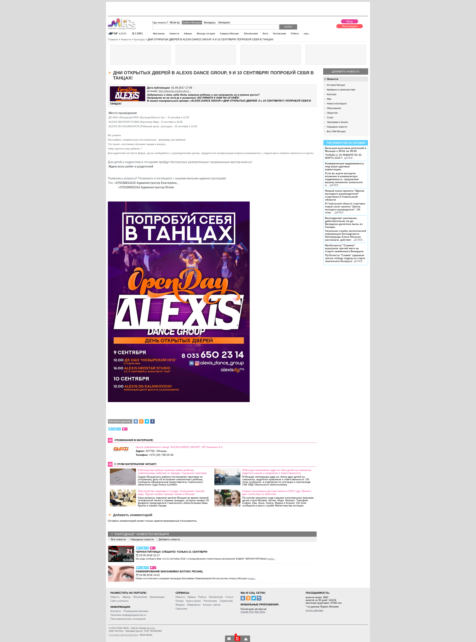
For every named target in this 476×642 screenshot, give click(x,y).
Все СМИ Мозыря (336, 131)
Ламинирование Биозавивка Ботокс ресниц (169, 571)
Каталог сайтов (211, 604)
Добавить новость (345, 71)
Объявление (140, 597)
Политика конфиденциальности (128, 615)
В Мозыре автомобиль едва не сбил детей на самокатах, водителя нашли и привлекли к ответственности (277, 471)
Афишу (126, 597)
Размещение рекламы (135, 611)
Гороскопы (181, 608)
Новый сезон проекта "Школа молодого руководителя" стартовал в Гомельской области (344, 195)
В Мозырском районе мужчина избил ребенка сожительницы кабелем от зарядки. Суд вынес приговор (172, 471)
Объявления (251, 33)
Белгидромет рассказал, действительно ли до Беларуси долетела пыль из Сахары (344, 222)
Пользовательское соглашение (128, 618)
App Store (259, 611)
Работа (295, 33)
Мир (329, 99)
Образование (334, 108)
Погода (180, 600)
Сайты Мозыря (192, 22)
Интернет (224, 22)
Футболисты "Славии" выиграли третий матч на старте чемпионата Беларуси (344, 248)
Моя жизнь (159, 33)
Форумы (180, 604)
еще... (307, 33)
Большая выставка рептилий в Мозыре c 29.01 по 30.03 (345, 149)
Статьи (229, 597)
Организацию (157, 597)
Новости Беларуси (337, 103)
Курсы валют (193, 600)
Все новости (118, 539)
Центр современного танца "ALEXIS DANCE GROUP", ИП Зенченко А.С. (179, 447)
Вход (350, 21)
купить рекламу (314, 610)
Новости (174, 33)
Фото (265, 33)
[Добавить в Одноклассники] (141, 421)
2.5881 (137, 33)
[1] (237, 638)
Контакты (115, 611)
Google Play (247, 611)
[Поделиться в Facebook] (152, 421)
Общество (332, 113)
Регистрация (349, 26)
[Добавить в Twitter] (147, 421)
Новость (115, 597)
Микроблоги (193, 604)
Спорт (330, 117)
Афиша (188, 33)
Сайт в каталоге (119, 600)
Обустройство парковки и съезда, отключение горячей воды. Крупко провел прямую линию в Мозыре (171, 492)
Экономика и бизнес (337, 122)
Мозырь (151, 628)
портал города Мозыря (122, 28)
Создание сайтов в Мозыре (123, 635)
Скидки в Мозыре (229, 33)
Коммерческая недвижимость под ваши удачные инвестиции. (344, 166)
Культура (331, 94)
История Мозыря (336, 85)
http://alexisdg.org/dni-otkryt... (175, 91)
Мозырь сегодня (206, 33)
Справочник (226, 600)
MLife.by (175, 22)
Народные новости (337, 127)
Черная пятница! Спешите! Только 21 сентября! (172, 551)
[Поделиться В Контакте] (136, 421)
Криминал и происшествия (341, 89)
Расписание (279, 33)
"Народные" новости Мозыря (141, 534)
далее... (349, 157)
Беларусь (210, 22)
